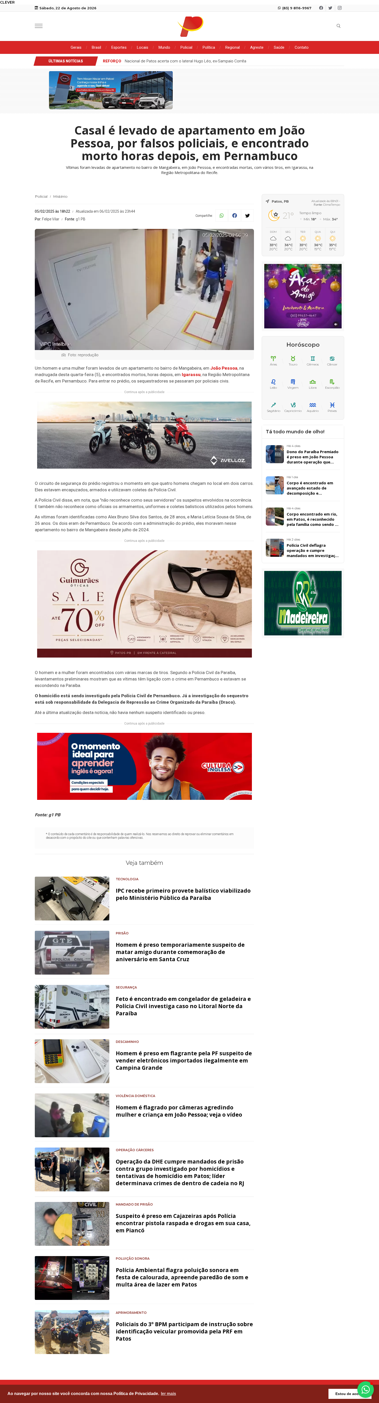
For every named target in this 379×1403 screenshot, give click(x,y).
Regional (232, 47)
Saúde (279, 47)
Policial (186, 47)
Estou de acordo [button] (350, 1394)
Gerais (76, 47)
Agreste (256, 47)
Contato (302, 47)
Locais (142, 47)
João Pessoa (223, 368)
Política (209, 47)
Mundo (164, 47)
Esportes (119, 47)
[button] (365, 1389)
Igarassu (191, 374)
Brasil (96, 47)
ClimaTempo (331, 204)
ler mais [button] (168, 1393)
